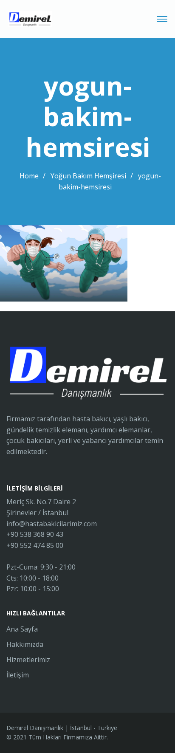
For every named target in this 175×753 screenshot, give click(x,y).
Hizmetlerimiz (28, 659)
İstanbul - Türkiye (93, 728)
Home (29, 175)
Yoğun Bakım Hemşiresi (88, 175)
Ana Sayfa (22, 629)
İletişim (17, 675)
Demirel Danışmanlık (34, 728)
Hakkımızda (24, 644)
